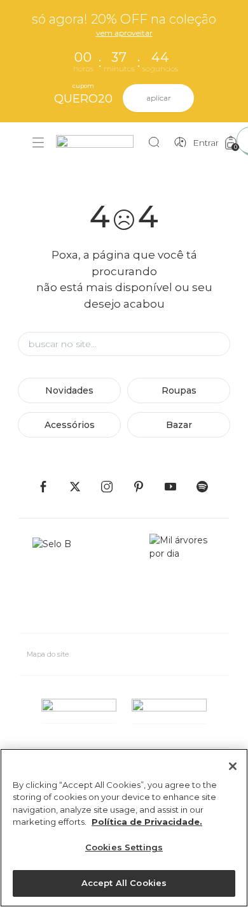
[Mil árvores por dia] (182, 578)
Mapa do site (48, 654)
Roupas (179, 390)
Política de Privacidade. (147, 822)
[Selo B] (57, 578)
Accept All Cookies (124, 883)
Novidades (69, 390)
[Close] (233, 766)
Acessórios (70, 425)
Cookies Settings (124, 847)
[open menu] (38, 142)
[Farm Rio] (101, 143)
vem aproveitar (124, 33)
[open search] (157, 142)
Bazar (179, 425)
